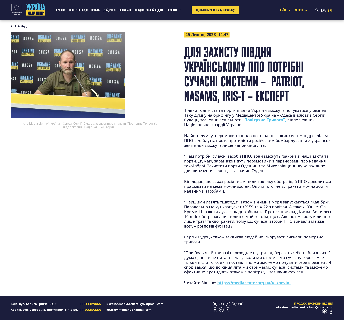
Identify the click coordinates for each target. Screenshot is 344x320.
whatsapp (240, 304)
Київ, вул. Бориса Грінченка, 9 (33, 304)
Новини (95, 10)
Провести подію (78, 10)
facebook (228, 304)
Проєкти (172, 10)
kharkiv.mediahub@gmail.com (129, 310)
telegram (221, 304)
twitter (234, 304)
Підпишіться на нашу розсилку (215, 10)
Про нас (60, 10)
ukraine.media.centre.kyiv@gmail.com (134, 304)
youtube (215, 304)
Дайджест (109, 10)
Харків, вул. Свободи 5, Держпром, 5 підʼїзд (44, 310)
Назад (21, 26)
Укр (330, 10)
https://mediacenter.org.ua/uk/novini (254, 282)
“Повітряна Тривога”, (264, 120)
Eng (323, 10)
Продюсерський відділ (149, 10)
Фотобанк (125, 10)
